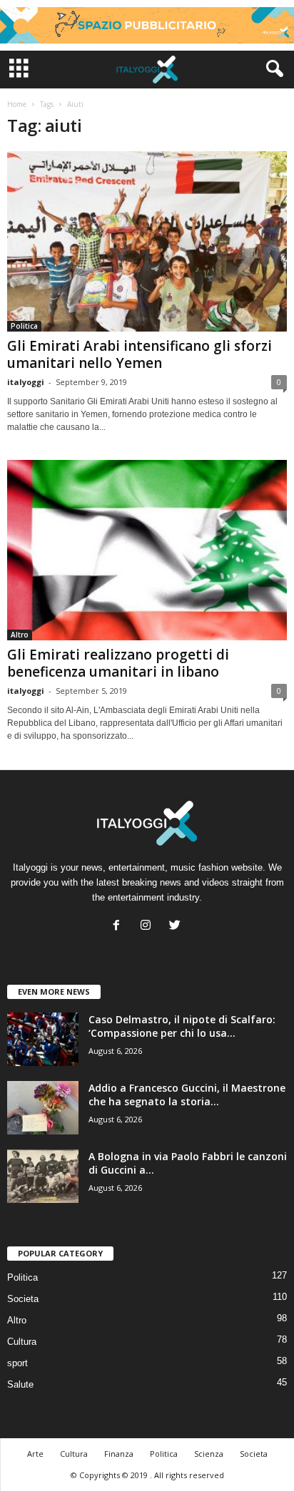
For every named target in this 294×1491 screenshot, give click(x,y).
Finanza (118, 1453)
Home (16, 104)
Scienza (208, 1453)
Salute (20, 1384)
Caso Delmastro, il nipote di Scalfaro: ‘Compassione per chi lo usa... (181, 1026)
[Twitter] (176, 926)
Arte (35, 1453)
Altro (20, 635)
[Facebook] (119, 926)
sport (17, 1363)
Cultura (21, 1341)
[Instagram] (148, 926)
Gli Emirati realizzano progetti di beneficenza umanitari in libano (118, 663)
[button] (272, 69)
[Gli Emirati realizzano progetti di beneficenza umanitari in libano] (147, 550)
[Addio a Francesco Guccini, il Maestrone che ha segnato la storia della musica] (42, 1107)
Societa (23, 1298)
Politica (24, 326)
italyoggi (25, 381)
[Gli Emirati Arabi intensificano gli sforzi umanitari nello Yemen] (147, 241)
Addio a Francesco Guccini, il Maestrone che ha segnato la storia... (186, 1094)
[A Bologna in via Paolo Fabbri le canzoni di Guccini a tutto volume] (42, 1176)
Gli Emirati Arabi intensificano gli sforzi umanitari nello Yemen (139, 354)
